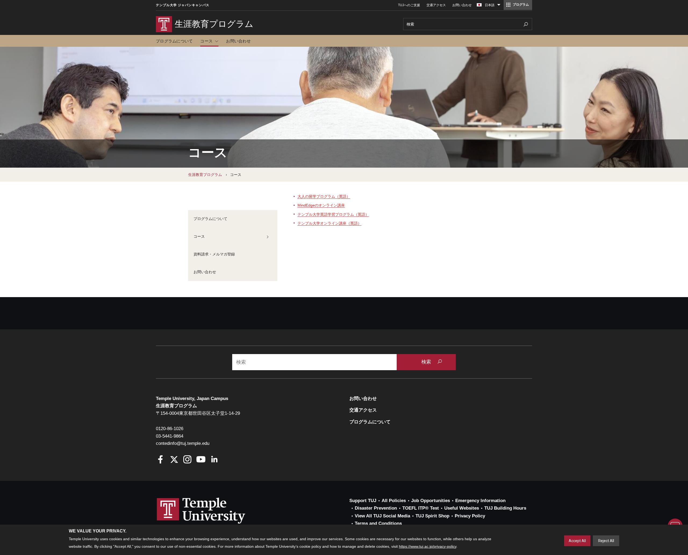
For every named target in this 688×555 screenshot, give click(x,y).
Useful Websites (461, 508)
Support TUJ (362, 500)
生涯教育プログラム (205, 174)
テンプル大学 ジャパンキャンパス (182, 5)
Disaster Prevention (376, 508)
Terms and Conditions (378, 523)
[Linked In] (214, 460)
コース (206, 41)
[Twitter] (174, 460)
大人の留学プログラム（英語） (324, 196)
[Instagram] (187, 460)
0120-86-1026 (169, 428)
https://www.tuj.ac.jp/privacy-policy (427, 546)
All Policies (394, 500)
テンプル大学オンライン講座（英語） (329, 223)
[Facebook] (160, 460)
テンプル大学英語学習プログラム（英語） (333, 214)
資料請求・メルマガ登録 (214, 254)
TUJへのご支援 (409, 5)
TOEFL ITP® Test (420, 508)
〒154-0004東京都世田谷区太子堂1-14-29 (198, 413)
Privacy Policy (470, 515)
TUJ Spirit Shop (432, 515)
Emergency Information (480, 500)
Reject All (606, 541)
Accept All (577, 541)
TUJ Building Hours (505, 508)
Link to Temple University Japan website (209, 516)
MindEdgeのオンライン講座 (321, 205)
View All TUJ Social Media (382, 515)
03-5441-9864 (169, 436)
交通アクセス (436, 5)
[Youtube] (201, 460)
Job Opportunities (430, 500)
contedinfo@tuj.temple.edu (182, 443)
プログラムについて (174, 41)
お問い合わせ (462, 5)
